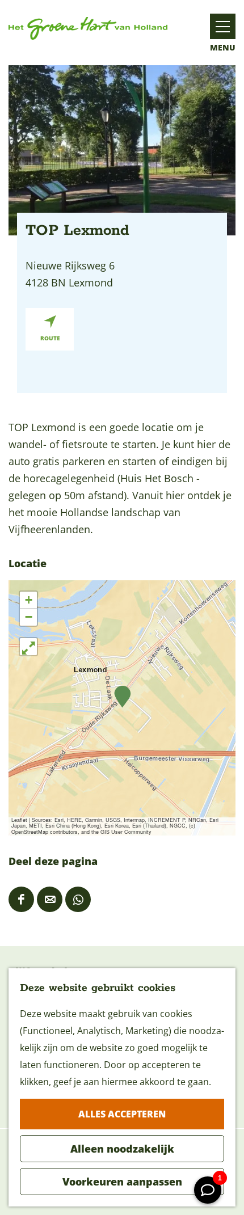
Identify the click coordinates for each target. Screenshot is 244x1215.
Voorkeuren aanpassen (122, 1181)
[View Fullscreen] (28, 646)
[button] (122, 697)
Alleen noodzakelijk (122, 1148)
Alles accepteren (122, 1114)
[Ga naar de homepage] (88, 28)
